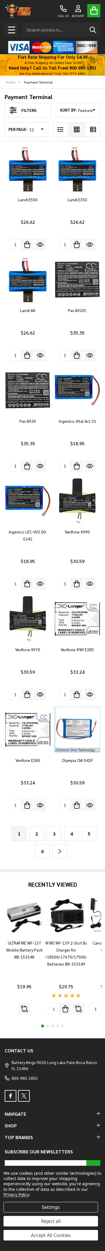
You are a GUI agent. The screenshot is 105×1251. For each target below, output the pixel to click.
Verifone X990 (77, 531)
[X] (24, 1095)
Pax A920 (28, 421)
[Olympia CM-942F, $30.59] (77, 729)
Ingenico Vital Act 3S (77, 421)
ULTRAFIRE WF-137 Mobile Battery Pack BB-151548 (24, 949)
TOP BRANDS (19, 1137)
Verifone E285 (27, 760)
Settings (51, 1207)
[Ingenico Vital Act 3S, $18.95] (77, 390)
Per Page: (17, 129)
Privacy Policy (16, 1194)
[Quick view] (40, 244)
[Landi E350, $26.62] (77, 169)
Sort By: (68, 109)
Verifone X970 (27, 649)
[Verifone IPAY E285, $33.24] (77, 619)
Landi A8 (27, 310)
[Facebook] (10, 1095)
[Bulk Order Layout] (93, 129)
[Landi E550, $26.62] (27, 169)
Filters (28, 110)
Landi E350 (77, 199)
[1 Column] (60, 129)
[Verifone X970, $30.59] (27, 619)
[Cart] (93, 10)
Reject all (51, 1221)
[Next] (59, 851)
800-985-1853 (25, 1078)
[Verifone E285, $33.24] (27, 729)
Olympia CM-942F (77, 760)
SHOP (11, 1125)
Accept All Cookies (51, 1235)
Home (10, 82)
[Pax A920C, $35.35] (77, 279)
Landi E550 (28, 199)
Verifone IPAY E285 (77, 649)
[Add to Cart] (27, 244)
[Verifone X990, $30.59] (77, 501)
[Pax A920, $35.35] (27, 390)
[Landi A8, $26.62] (27, 279)
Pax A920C (77, 310)
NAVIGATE (15, 1114)
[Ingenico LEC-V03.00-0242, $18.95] (27, 501)
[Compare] (24, 1009)
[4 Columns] (76, 129)
